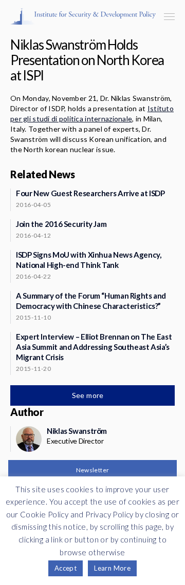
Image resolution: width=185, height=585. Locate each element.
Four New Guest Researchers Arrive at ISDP (90, 193)
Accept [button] (65, 568)
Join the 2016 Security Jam (61, 223)
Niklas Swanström (77, 430)
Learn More (112, 568)
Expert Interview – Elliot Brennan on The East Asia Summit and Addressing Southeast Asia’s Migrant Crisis (94, 347)
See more (89, 395)
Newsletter (92, 470)
